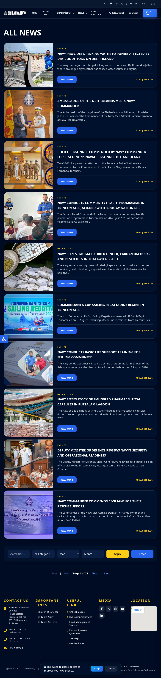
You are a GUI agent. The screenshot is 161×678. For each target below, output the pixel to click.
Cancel (111, 668)
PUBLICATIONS (116, 13)
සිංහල (144, 4)
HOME (34, 13)
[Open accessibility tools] (4, 339)
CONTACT (133, 13)
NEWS (81, 13)
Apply (117, 554)
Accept (96, 668)
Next (95, 573)
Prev (66, 573)
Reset (142, 554)
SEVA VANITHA (96, 13)
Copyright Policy (11, 668)
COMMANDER (64, 13)
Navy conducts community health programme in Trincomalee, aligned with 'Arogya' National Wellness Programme (100, 208)
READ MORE (67, 79)
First (54, 573)
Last (107, 573)
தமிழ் (153, 4)
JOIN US (148, 13)
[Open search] (105, 4)
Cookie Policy (29, 668)
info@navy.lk (16, 647)
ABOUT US (45, 13)
